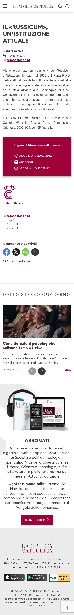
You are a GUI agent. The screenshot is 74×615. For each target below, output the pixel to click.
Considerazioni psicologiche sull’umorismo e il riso (29, 345)
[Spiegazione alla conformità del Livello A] (59, 578)
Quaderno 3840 (18, 60)
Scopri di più (37, 520)
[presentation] (32, 371)
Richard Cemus (13, 50)
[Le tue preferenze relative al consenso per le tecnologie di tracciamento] (67, 608)
